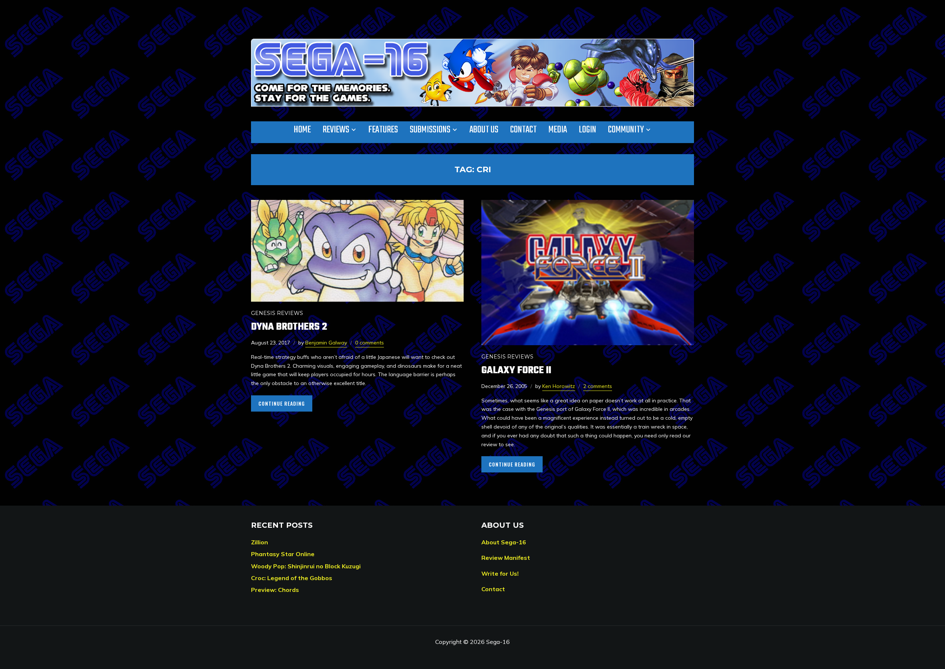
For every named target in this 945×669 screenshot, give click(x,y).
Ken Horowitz (558, 386)
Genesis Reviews (277, 313)
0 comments (369, 342)
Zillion (259, 542)
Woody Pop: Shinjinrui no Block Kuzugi (306, 566)
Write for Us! (500, 573)
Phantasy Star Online (283, 554)
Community (626, 129)
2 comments (597, 386)
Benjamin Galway (326, 342)
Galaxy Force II (516, 370)
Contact (523, 129)
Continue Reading (281, 403)
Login (587, 129)
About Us (484, 129)
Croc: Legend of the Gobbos (291, 578)
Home (302, 129)
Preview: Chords (275, 589)
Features (383, 129)
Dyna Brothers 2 (289, 327)
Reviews (336, 129)
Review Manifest (505, 557)
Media (558, 129)
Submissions (430, 129)
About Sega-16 (503, 542)
